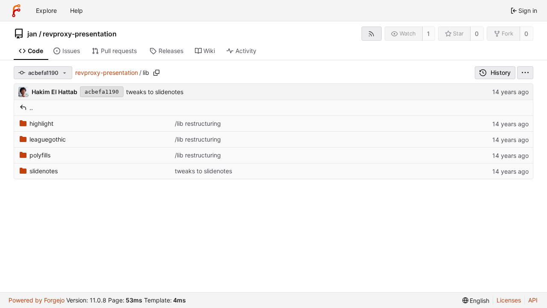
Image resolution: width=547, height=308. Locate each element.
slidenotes (43, 171)
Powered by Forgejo (37, 300)
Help (76, 10)
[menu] (525, 72)
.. (31, 107)
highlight (41, 123)
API (533, 300)
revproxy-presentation (80, 34)
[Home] (16, 10)
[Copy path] (156, 73)
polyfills (39, 155)
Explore (46, 10)
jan (32, 34)
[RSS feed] (372, 34)
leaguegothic (47, 139)
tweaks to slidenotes (154, 91)
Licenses (509, 300)
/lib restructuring (198, 123)
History (501, 72)
